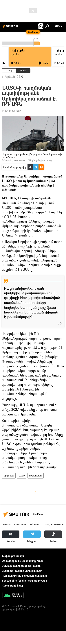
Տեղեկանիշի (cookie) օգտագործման (24, 580)
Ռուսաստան (35, 475)
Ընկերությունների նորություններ (22, 570)
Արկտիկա (8, 475)
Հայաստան (20, 524)
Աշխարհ (35, 524)
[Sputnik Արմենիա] (11, 27)
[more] (60, 323)
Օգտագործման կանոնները (19, 560)
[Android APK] (13, 596)
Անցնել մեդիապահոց (40, 160)
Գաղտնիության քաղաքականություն (24, 575)
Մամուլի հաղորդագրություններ (21, 565)
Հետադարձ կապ (12, 585)
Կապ (40, 560)
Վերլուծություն (54, 524)
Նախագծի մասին (13, 555)
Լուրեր (15, 54)
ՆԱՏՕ (21, 475)
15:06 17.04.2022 (11, 111)
